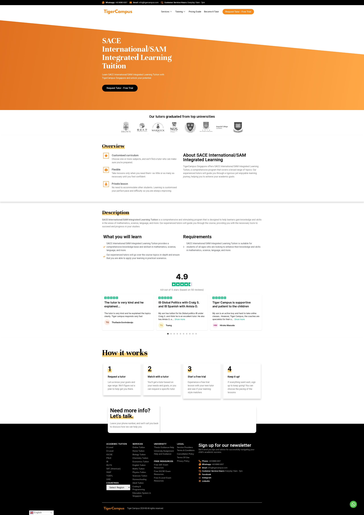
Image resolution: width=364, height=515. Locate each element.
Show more (180, 319)
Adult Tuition (138, 483)
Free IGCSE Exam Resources (162, 472)
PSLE (108, 458)
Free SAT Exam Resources (161, 466)
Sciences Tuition (140, 476)
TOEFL (109, 476)
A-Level (109, 447)
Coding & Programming (139, 488)
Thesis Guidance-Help (164, 447)
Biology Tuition (139, 454)
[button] (168, 333)
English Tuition (139, 465)
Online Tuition (139, 447)
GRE (108, 479)
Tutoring (179, 11)
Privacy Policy (183, 461)
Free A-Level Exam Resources (162, 479)
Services (165, 11)
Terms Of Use (183, 457)
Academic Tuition (116, 444)
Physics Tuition (139, 472)
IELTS (109, 465)
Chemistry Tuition (140, 458)
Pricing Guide (195, 11)
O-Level (109, 451)
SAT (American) (113, 469)
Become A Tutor (211, 11)
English (37, 512)
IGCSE (109, 454)
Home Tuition (138, 451)
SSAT (108, 472)
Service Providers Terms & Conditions (186, 448)
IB (107, 461)
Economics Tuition (141, 461)
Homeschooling (139, 479)
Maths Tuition (139, 469)
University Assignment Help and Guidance (164, 452)
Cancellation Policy (185, 454)
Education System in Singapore (142, 494)
